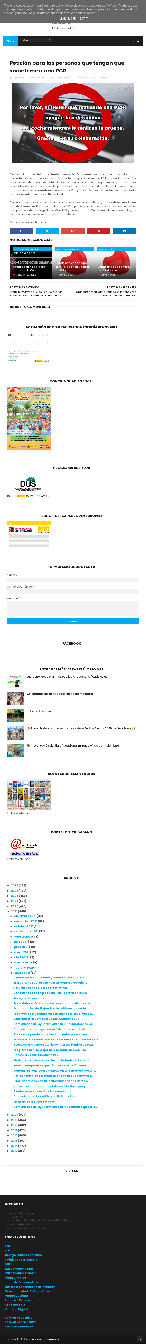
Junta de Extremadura (21, 1282)
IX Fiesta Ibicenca (39, 711)
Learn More (67, 18)
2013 (14, 1151)
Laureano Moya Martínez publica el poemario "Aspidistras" (67, 676)
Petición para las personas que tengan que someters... (53, 1076)
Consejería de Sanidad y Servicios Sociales (27, 249)
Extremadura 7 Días (19, 1269)
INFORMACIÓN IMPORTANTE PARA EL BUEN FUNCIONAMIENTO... (56, 1039)
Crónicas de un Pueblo (21, 1259)
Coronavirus (88, 77)
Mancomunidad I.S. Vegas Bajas (28, 1291)
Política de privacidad (20, 1322)
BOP (8, 1250)
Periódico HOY (15, 1305)
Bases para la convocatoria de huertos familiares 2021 (53, 1045)
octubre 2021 (24, 926)
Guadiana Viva (15, 1277)
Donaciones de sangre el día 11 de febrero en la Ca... (50, 993)
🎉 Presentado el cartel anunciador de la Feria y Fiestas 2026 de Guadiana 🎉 (81, 728)
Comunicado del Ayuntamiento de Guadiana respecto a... (55, 1107)
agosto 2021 (23, 937)
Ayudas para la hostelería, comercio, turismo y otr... (51, 977)
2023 (15, 901)
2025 (15, 891)
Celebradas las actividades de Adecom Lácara (60, 694)
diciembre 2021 (25, 916)
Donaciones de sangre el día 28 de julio (114, 268)
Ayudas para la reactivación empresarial (43, 1091)
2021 (14, 911)
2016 (14, 1135)
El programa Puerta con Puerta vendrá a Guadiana (50, 982)
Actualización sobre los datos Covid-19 (29, 268)
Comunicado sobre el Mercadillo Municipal (44, 1096)
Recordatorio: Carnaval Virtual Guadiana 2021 (46, 1019)
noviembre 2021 (26, 921)
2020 (15, 1115)
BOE (7, 1246)
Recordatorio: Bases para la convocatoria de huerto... (52, 1003)
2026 (15, 885)
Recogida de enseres (28, 998)
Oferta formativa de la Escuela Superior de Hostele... (51, 1081)
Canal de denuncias (19, 1326)
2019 (14, 1120)
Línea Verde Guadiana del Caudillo (30, 1287)
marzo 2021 (22, 962)
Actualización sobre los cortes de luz (40, 988)
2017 (14, 1130)
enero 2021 (22, 973)
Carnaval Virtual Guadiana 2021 (36, 1055)
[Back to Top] (140, 1339)
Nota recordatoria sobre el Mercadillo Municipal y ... (51, 1086)
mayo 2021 (22, 952)
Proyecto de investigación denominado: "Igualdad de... (53, 1014)
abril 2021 (21, 957)
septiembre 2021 (26, 931)
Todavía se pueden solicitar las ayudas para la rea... (51, 1034)
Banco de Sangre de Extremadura (67, 249)
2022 (15, 906)
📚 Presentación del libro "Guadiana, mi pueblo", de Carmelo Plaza (73, 746)
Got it (83, 18)
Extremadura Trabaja (20, 1273)
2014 (14, 1146)
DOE (8, 1264)
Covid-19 (102, 77)
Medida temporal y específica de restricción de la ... (51, 1065)
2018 (14, 1125)
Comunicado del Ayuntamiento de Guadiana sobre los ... (54, 1024)
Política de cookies (18, 1318)
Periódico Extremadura (22, 1300)
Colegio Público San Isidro (23, 1255)
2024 (15, 896)
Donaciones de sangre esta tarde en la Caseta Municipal (72, 266)
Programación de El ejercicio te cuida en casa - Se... (50, 1008)
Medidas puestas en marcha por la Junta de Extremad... (54, 1060)
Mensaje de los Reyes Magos (34, 1102)
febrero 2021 (23, 967)
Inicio (10, 40)
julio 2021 (21, 942)
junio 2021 (21, 947)
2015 (14, 1141)
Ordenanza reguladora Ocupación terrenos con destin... (54, 1071)
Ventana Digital (16, 1309)
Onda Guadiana (16, 1296)
